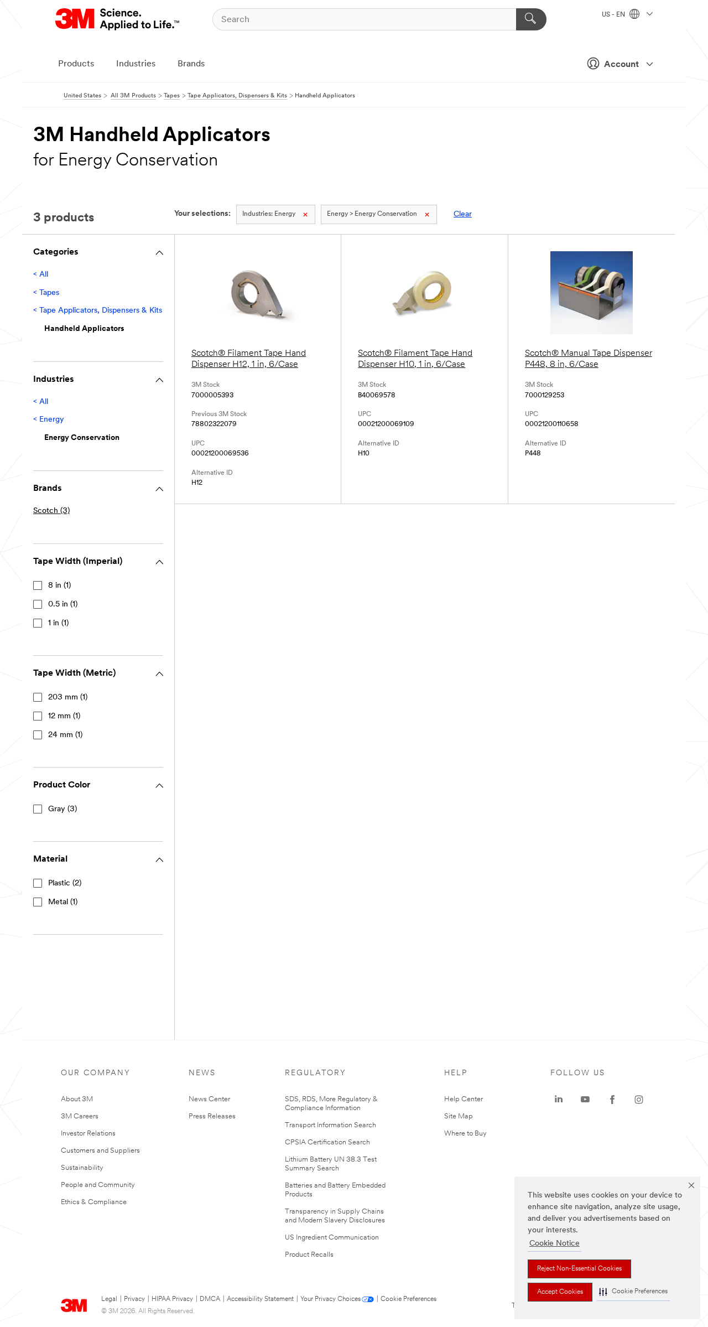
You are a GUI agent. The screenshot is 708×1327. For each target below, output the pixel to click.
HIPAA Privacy (172, 1299)
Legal (109, 1299)
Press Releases (212, 1116)
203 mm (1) (67, 697)
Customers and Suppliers (100, 1150)
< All (40, 275)
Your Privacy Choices (330, 1299)
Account (621, 64)
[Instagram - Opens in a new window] (639, 1099)
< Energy (48, 420)
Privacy (134, 1299)
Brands (191, 64)
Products (76, 64)
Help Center (463, 1099)
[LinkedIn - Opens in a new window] (558, 1099)
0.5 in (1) (62, 604)
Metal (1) (62, 902)
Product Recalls (309, 1254)
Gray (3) (62, 809)
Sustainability (82, 1168)
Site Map (458, 1116)
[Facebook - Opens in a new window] (612, 1099)
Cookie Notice (554, 1244)
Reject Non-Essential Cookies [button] (579, 1269)
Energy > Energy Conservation (372, 214)
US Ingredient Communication (332, 1237)
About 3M (77, 1099)
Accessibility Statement (260, 1299)
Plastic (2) (64, 883)
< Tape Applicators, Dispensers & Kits (97, 311)
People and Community (98, 1185)
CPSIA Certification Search (327, 1142)
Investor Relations (88, 1133)
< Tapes (46, 293)
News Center (209, 1099)
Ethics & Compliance (94, 1202)
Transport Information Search (330, 1125)
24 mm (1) (65, 735)
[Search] (531, 19)
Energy (268, 214)
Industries (135, 64)
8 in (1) (59, 586)
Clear (463, 214)
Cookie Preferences (408, 1299)
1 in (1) (58, 623)
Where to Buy (465, 1133)
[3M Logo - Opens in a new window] (118, 19)
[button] (633, 1292)
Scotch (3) (51, 511)
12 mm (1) (64, 716)
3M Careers (79, 1116)
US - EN (614, 15)
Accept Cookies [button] (560, 1292)
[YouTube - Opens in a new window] (585, 1099)
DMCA (210, 1299)
